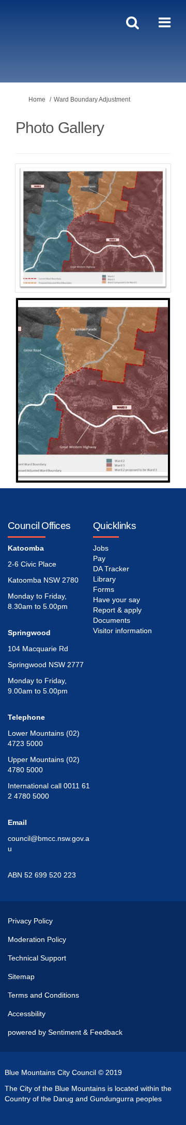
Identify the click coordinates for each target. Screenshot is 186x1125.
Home (36, 99)
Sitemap (21, 976)
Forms (103, 589)
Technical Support (37, 958)
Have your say (116, 599)
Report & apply (117, 610)
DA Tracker (111, 569)
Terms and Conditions (43, 995)
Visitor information (122, 630)
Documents (111, 620)
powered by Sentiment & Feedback (65, 1032)
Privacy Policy (30, 921)
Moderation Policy (37, 939)
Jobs (101, 548)
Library (104, 579)
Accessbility (26, 1014)
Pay (99, 558)
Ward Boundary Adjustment (92, 99)
